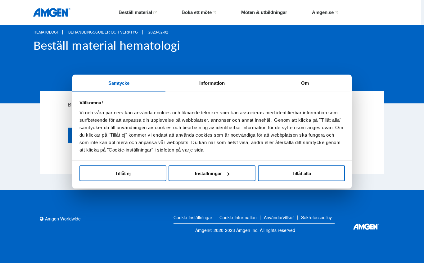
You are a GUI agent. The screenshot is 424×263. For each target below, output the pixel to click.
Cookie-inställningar (193, 217)
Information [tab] (212, 82)
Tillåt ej (123, 173)
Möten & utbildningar (264, 12)
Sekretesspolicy (316, 217)
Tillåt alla (301, 173)
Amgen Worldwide (63, 218)
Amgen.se (323, 12)
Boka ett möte (197, 12)
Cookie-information (238, 217)
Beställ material (136, 12)
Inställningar (208, 173)
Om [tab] (305, 82)
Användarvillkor (279, 217)
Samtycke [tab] (119, 82)
